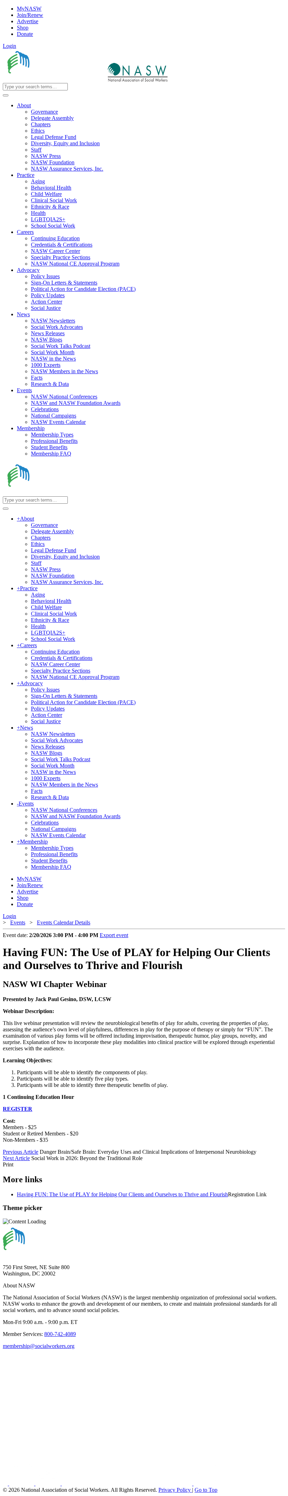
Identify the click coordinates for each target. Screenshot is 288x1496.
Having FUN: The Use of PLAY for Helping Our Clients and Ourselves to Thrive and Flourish (122, 1194)
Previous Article (20, 1152)
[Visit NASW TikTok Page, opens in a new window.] (206, 1484)
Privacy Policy (175, 1490)
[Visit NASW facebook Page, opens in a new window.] (6, 1484)
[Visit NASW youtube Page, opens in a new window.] (48, 1484)
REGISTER (17, 1109)
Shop (22, 28)
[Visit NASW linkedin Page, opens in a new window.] (22, 1484)
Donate (25, 34)
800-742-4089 (60, 1334)
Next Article (16, 1158)
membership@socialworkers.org (38, 1346)
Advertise (27, 21)
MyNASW (29, 9)
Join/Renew (30, 15)
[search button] (5, 95)
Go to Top (206, 1490)
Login (9, 46)
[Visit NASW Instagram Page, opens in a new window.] (128, 1484)
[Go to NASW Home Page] (54, 80)
